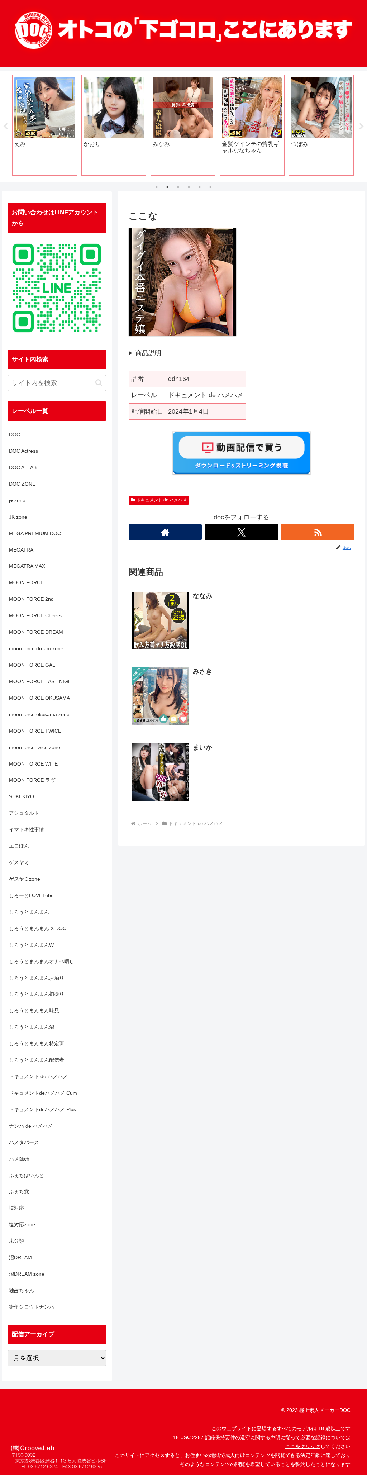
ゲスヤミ (19, 862)
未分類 (16, 1241)
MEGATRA (21, 550)
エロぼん (19, 846)
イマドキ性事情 (26, 829)
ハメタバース (24, 1142)
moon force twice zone (34, 747)
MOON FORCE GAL (32, 665)
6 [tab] (210, 187)
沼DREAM (20, 1257)
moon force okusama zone (39, 714)
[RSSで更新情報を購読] (317, 532)
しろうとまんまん (29, 912)
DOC (14, 434)
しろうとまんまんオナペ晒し (41, 961)
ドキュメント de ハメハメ (162, 500)
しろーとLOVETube (31, 895)
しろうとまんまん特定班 (36, 1043)
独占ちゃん (21, 1290)
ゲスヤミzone (24, 879)
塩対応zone (22, 1224)
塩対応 (16, 1208)
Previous (5, 126)
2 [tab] (167, 187)
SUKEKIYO (21, 796)
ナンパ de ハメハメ (31, 1126)
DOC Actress (23, 451)
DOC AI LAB (23, 467)
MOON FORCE (26, 582)
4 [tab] (188, 187)
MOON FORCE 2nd (31, 599)
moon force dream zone (36, 648)
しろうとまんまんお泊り (36, 978)
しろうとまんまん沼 (31, 1027)
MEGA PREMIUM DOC (35, 533)
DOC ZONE (22, 484)
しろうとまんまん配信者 (36, 1060)
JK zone (18, 517)
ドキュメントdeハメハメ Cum (43, 1093)
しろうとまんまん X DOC (37, 928)
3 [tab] (178, 187)
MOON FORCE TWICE (35, 731)
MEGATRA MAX (27, 566)
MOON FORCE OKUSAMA (39, 698)
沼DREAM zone (26, 1274)
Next (361, 126)
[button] (98, 383)
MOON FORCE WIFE (33, 764)
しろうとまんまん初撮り (36, 994)
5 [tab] (199, 187)
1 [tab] (156, 187)
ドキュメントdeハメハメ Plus (42, 1109)
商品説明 (148, 353)
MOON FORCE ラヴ (32, 780)
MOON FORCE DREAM (36, 632)
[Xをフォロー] (241, 532)
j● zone (17, 500)
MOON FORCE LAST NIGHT (42, 681)
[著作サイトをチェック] (165, 532)
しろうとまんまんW (31, 945)
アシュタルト (24, 813)
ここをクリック (302, 1446)
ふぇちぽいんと (26, 1175)
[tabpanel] (44, 125)
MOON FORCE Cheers (35, 615)
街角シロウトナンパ (31, 1307)
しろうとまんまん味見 (34, 1010)
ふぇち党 (19, 1191)
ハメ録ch (19, 1159)
